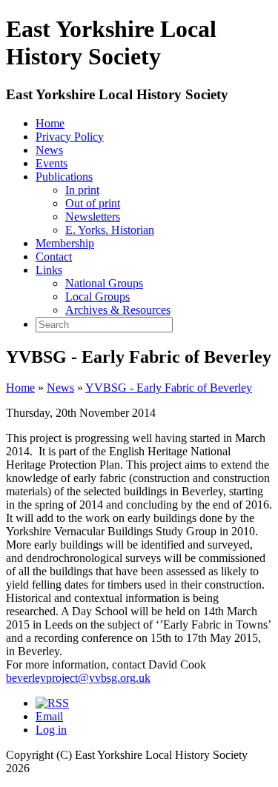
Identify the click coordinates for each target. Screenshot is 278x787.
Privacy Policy (70, 136)
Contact (54, 256)
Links (49, 270)
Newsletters (92, 216)
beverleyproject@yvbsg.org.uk (78, 678)
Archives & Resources (118, 310)
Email (49, 716)
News (49, 150)
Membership (65, 243)
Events (51, 163)
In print (82, 190)
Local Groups (97, 296)
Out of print (92, 203)
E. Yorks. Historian (109, 230)
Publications (64, 176)
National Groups (104, 283)
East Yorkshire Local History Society (117, 94)
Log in (51, 729)
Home (50, 123)
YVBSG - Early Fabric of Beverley (168, 387)
